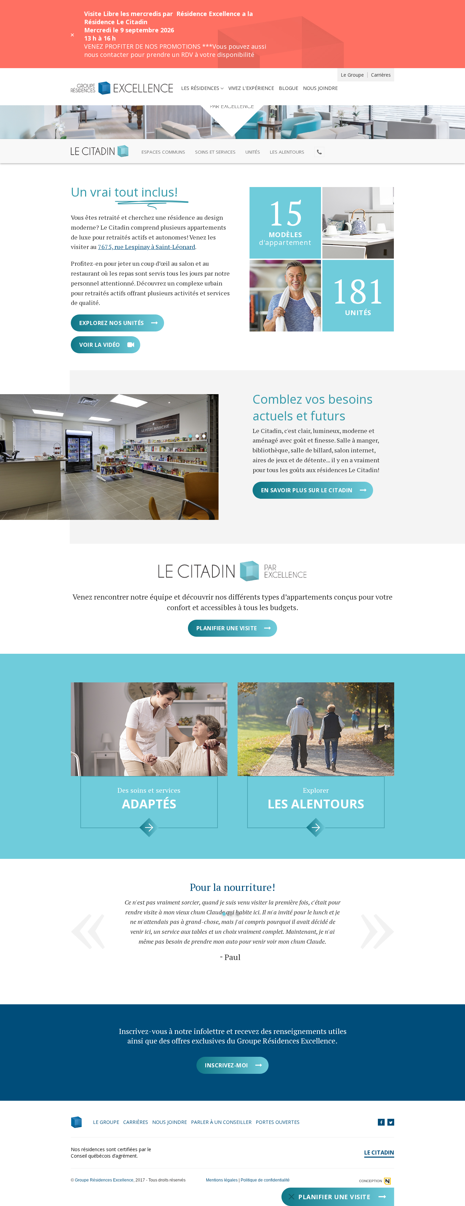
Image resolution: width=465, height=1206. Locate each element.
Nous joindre (320, 88)
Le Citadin (379, 1152)
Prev (88, 931)
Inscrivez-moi (226, 1065)
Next (377, 931)
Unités (252, 152)
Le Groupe (352, 75)
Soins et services (215, 152)
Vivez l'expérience (251, 88)
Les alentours (287, 152)
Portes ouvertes (278, 1122)
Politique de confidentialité (265, 1180)
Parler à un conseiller (221, 1122)
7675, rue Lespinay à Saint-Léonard (146, 247)
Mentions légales (222, 1180)
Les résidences (200, 88)
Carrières (381, 75)
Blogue (288, 88)
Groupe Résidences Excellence (104, 1180)
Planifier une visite (226, 628)
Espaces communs (163, 152)
